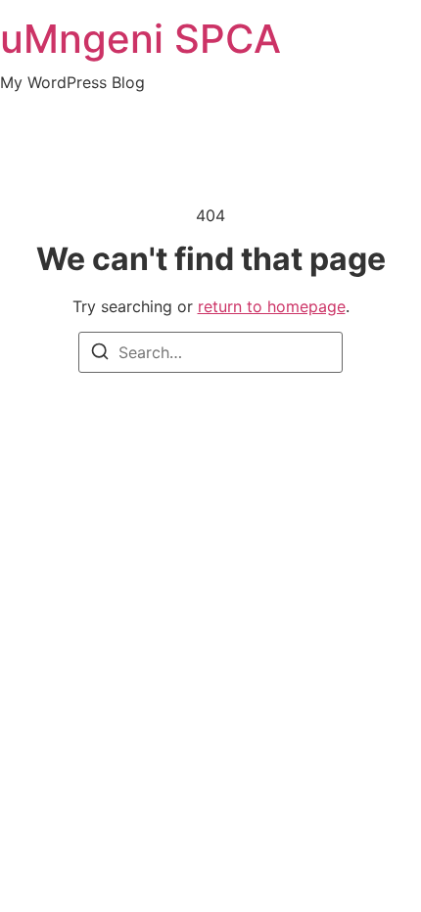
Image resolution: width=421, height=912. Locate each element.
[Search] (99, 354)
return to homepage (272, 306)
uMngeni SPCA (140, 39)
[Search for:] (210, 352)
